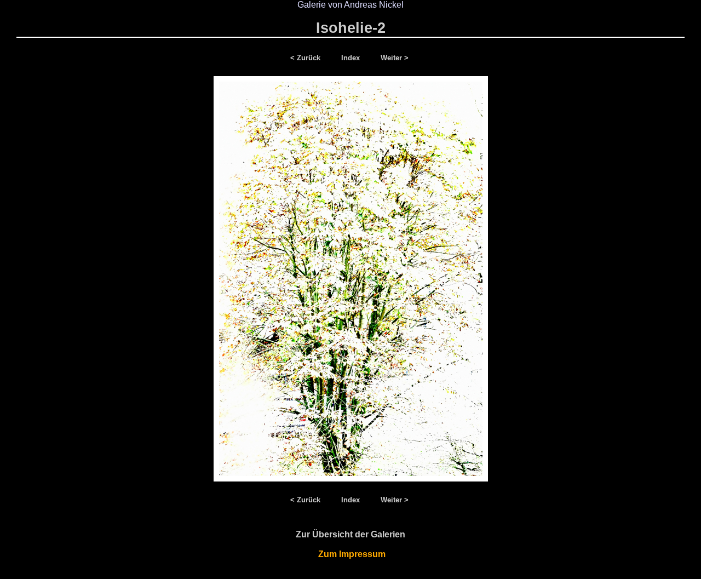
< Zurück (307, 58)
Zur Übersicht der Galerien (350, 534)
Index (351, 58)
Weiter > (394, 58)
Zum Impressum (351, 554)
